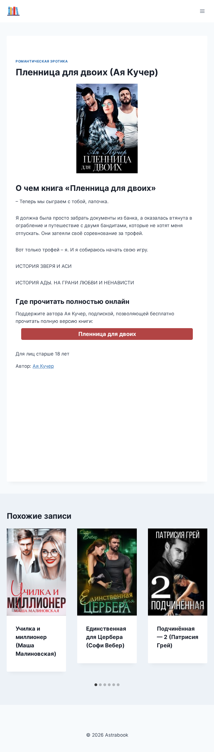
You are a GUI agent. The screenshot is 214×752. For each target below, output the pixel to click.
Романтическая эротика (42, 61)
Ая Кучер (43, 366)
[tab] (95, 684)
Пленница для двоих (107, 334)
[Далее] (197, 604)
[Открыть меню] (202, 11)
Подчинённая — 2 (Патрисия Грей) (177, 637)
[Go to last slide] (17, 604)
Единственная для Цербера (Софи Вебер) (106, 637)
